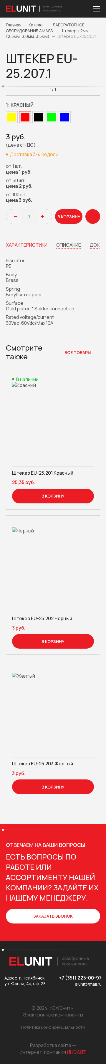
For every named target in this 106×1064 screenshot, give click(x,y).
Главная (13, 25)
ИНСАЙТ (76, 1052)
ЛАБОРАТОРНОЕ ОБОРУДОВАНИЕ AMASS (45, 27)
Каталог (36, 25)
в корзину (68, 216)
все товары (77, 352)
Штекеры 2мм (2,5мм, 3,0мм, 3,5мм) (47, 33)
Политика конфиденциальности (53, 1027)
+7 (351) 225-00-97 (80, 978)
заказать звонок (53, 916)
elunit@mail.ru (88, 984)
